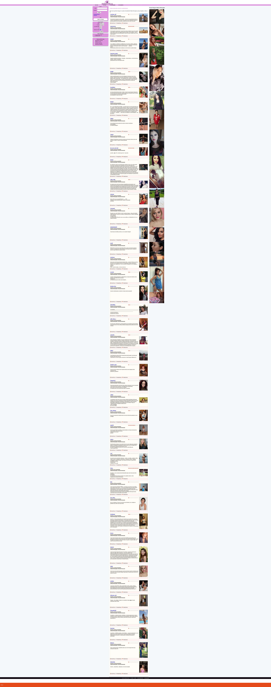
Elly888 (111, 71)
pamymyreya (113, 26)
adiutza (111, 118)
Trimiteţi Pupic (125, 23)
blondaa (112, 101)
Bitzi (111, 481)
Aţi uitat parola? (97, 14)
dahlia (111, 566)
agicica (111, 439)
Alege (2, 684)
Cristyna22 (112, 208)
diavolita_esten (113, 364)
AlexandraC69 (113, 610)
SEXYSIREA (112, 304)
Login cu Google (100, 19)
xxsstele (112, 272)
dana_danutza (113, 410)
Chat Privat (113, 23)
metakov (112, 581)
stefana (111, 134)
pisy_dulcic (112, 497)
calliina (111, 394)
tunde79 (112, 425)
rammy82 (112, 334)
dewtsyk (112, 547)
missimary (112, 257)
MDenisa (112, 642)
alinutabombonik (113, 227)
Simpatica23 (112, 380)
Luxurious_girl (113, 14)
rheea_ (111, 468)
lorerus (111, 533)
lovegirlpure (112, 87)
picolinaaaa (112, 514)
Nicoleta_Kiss (113, 286)
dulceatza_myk (113, 595)
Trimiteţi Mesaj (118, 23)
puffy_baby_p (113, 318)
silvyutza (112, 194)
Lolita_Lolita (112, 179)
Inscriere (95, 15)
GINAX (111, 350)
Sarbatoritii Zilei (97, 35)
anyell (111, 243)
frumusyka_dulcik (114, 53)
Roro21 (111, 159)
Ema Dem (112, 628)
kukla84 (112, 39)
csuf (111, 453)
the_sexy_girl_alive (114, 148)
